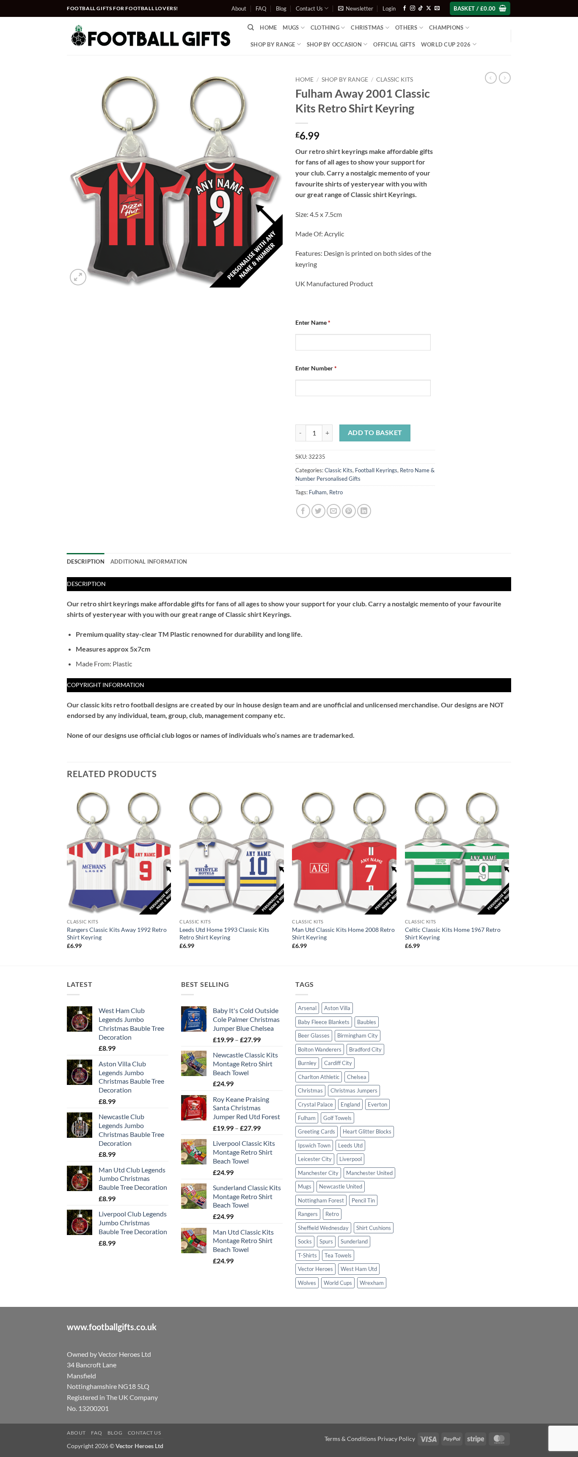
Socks (305, 1241)
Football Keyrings (376, 470)
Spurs (326, 1241)
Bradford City (365, 1049)
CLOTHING (325, 27)
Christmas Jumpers (353, 1090)
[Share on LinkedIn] (364, 511)
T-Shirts (307, 1255)
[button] (355, 8)
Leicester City (315, 1159)
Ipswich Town (314, 1145)
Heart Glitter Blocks (367, 1131)
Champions (446, 27)
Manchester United (369, 1172)
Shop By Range (272, 44)
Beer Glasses (314, 1035)
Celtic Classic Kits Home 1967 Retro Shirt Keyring (453, 933)
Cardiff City (338, 1063)
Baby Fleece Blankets (324, 1022)
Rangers (308, 1214)
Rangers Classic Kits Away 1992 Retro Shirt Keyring (117, 933)
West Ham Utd (359, 1268)
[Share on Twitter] (318, 511)
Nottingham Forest (321, 1200)
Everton (377, 1104)
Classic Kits (394, 79)
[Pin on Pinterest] (349, 511)
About (238, 8)
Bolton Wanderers (319, 1049)
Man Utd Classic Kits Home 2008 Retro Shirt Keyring (343, 933)
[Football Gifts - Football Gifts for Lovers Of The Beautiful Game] (151, 36)
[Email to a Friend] (334, 511)
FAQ (261, 8)
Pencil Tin (363, 1200)
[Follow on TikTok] (420, 8)
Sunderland (354, 1241)
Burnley (307, 1063)
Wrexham (372, 1282)
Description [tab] (86, 561)
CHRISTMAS (367, 27)
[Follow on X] (428, 8)
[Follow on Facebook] (404, 8)
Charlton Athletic (318, 1077)
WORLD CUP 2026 (446, 44)
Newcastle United (340, 1186)
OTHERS (406, 27)
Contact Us (309, 8)
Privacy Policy (396, 1438)
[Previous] (67, 877)
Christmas (310, 1090)
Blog (281, 8)
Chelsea (356, 1077)
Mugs (291, 27)
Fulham (318, 492)
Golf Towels (337, 1118)
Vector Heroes (315, 1268)
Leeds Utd (350, 1145)
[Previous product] (505, 78)
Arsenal (307, 1008)
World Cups (338, 1282)
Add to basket (375, 432)
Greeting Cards (316, 1131)
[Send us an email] (437, 8)
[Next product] (491, 78)
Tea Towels (338, 1255)
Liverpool (350, 1159)
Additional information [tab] (148, 561)
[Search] (251, 27)
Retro (336, 492)
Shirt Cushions (373, 1227)
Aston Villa (337, 1008)
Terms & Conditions (350, 1438)
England (350, 1104)
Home (268, 27)
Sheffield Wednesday (323, 1227)
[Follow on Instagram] (412, 8)
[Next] (508, 877)
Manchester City (318, 1172)
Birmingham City (357, 1035)
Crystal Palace (315, 1104)
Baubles (366, 1022)
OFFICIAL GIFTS (394, 44)
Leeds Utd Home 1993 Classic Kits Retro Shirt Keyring (224, 933)
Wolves (307, 1282)
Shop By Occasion (334, 44)
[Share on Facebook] (303, 511)
